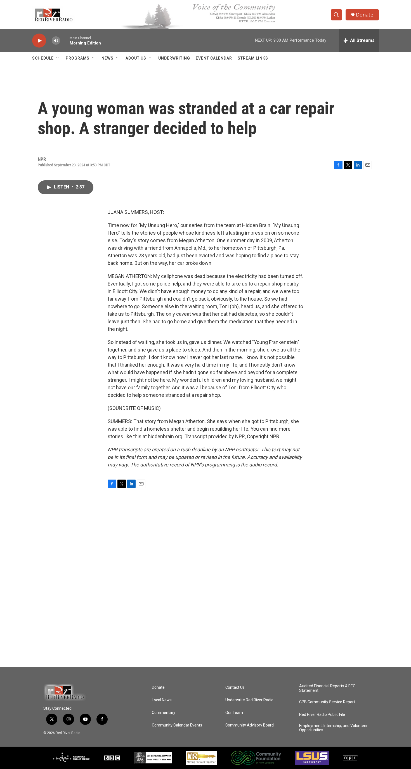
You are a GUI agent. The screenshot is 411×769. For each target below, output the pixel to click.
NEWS (107, 58)
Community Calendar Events (177, 725)
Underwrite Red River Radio (249, 700)
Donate (364, 15)
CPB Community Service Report (327, 702)
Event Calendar (214, 58)
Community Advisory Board (249, 725)
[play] (39, 40)
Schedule (43, 58)
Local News (162, 700)
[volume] (56, 40)
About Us (136, 58)
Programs (77, 58)
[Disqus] (205, 592)
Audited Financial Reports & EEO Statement (327, 688)
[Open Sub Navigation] (58, 58)
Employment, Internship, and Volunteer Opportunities (333, 728)
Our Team (234, 713)
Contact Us (235, 687)
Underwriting (174, 58)
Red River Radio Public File (322, 715)
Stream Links (253, 58)
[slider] (65, 40)
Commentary (163, 713)
